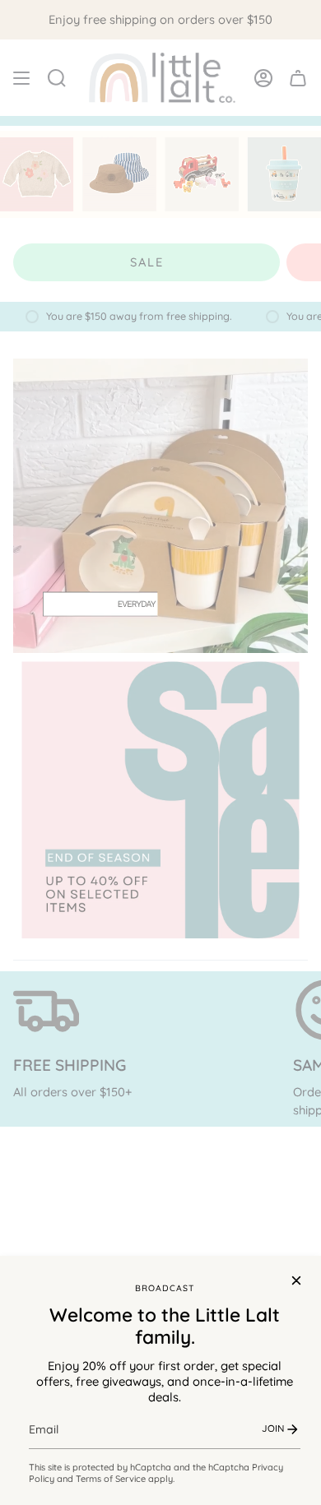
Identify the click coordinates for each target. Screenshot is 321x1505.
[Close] (296, 1280)
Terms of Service (111, 1478)
